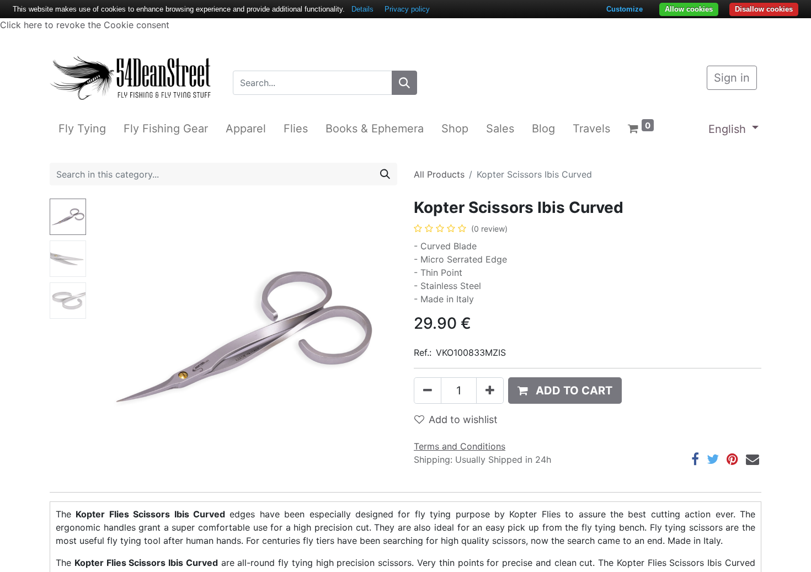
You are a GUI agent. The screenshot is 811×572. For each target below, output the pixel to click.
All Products (439, 174)
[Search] (404, 83)
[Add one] (490, 390)
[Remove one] (427, 390)
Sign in (732, 77)
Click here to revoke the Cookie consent (84, 24)
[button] (113, 336)
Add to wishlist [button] (463, 419)
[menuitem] (82, 128)
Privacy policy (407, 9)
